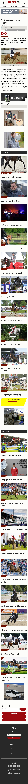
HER (13, 90)
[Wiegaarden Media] (14, 773)
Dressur (3, 602)
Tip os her (8, 755)
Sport (3, 316)
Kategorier (14, 713)
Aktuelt (3, 221)
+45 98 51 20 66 (8, 748)
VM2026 (3, 452)
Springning (4, 197)
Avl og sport (4, 36)
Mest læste (14, 720)
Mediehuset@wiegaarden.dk (17, 748)
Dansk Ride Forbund (5, 173)
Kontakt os (13, 755)
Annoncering (19, 755)
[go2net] (14, 769)
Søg (23, 709)
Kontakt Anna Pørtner (12, 401)
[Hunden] (14, 766)
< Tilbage (3, 16)
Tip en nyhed (14, 716)
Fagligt (3, 245)
